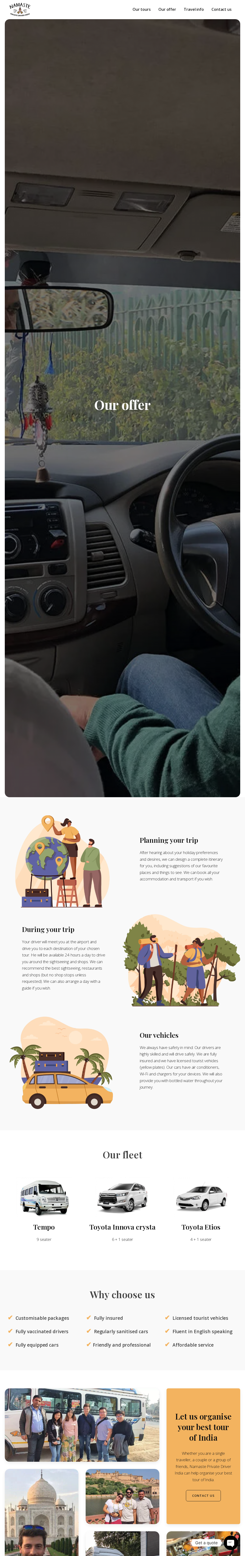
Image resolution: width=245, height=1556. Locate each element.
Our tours (142, 9)
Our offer (167, 9)
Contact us (222, 9)
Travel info (194, 9)
